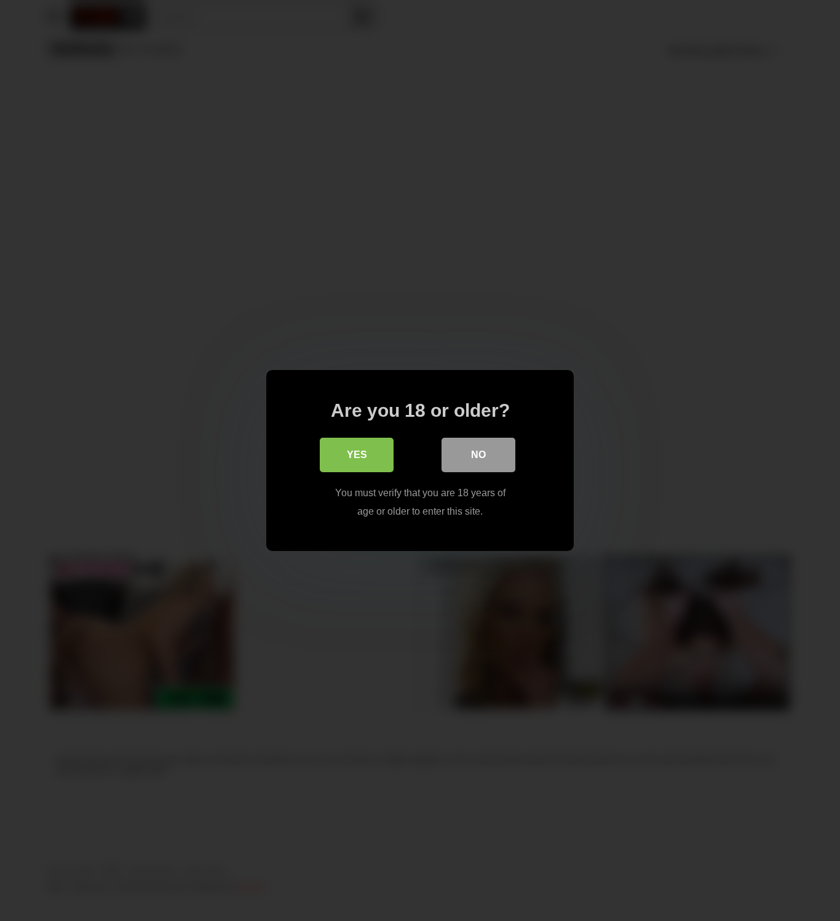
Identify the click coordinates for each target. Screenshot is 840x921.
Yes (357, 454)
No (478, 454)
